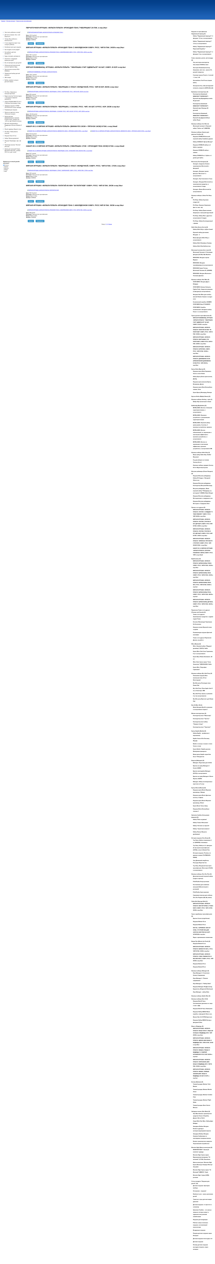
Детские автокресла (102, 1257)
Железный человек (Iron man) (201, 250)
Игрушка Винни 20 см (199, 963)
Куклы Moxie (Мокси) (198, 787)
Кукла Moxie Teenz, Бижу (200, 805)
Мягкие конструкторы (198, 713)
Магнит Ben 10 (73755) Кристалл (202, 1017)
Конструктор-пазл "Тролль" (201, 718)
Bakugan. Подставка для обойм (202, 762)
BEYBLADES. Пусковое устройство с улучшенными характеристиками (201, 417)
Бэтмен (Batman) (197, 1082)
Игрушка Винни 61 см (199, 943)
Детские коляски (21, 1257)
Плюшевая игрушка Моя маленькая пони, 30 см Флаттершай (200, 678)
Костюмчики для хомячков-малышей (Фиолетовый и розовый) (201, 887)
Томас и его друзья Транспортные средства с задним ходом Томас (203, 617)
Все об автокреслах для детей (13, 62)
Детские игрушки (198, 1241)
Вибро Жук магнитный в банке (202, 401)
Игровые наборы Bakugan (200, 970)
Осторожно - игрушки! (199, 1191)
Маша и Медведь (197, 1026)
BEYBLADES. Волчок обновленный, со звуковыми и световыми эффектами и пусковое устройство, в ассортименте (202, 434)
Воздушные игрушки (199, 1230)
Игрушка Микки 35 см (199, 924)
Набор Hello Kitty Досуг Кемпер (202, 243)
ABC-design (8, 77)
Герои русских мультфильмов (201, 315)
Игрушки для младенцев (200, 1219)
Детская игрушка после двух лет (202, 1238)
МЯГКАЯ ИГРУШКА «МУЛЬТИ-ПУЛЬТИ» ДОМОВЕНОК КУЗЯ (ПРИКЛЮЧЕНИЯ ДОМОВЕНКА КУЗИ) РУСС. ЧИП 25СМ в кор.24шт (202, 361)
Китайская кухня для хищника (13, 47)
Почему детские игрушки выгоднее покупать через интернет (200, 1247)
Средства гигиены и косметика (89, 1257)
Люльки (15, 1257)
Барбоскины (196, 558)
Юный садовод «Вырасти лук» (13, 129)
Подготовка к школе (120, 1257)
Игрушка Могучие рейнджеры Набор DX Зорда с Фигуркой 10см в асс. (202, 478)
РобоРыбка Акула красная (201, 892)
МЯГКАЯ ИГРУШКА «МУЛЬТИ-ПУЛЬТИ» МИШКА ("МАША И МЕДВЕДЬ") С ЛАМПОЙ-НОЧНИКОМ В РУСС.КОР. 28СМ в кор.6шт (202, 1052)
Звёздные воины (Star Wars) (200, 1111)
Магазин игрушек (77, 1257)
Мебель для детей (130, 1257)
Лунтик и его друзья (198, 507)
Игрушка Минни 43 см (199, 921)
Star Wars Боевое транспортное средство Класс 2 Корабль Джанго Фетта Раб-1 (202, 1116)
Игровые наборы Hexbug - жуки (201, 399)
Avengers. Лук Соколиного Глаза (202, 178)
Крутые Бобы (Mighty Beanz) (200, 396)
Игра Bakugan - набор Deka (201, 992)
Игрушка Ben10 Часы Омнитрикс (202, 1008)
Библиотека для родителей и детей (64, 1257)
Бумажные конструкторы (199, 91)
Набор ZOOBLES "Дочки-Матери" (203, 141)
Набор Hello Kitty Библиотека (202, 246)
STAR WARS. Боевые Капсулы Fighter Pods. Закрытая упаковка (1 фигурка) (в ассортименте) (202, 289)
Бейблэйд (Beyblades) (198, 405)
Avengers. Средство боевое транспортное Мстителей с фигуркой (201, 166)
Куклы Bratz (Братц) (198, 369)
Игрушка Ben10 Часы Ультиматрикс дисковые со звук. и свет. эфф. (203, 1003)
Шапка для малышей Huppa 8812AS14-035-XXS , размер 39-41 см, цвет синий (12, 150)
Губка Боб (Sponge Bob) (199, 901)
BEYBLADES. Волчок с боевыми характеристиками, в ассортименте (202, 410)
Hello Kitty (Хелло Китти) (199, 227)
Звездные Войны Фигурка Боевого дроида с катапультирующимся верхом (202, 1128)
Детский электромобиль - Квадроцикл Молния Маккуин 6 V (13, 125)
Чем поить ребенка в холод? (12, 32)
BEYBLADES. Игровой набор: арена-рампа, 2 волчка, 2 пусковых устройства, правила (202, 425)
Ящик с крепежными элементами (202, 937)
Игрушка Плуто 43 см (10, 135)
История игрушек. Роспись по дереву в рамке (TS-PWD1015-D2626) (202, 855)
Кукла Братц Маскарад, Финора (202, 392)
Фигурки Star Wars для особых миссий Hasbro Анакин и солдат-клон (202, 297)
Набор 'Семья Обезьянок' (200, 822)
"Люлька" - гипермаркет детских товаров (36, 1254)
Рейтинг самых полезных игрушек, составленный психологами (200, 1225)
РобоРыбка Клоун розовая (201, 881)
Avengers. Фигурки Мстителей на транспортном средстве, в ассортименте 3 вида (203, 184)
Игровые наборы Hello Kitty (200, 452)
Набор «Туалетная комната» (201, 828)
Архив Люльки (143, 1257)
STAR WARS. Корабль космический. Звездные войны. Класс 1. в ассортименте (202, 309)
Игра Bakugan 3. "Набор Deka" (202, 983)
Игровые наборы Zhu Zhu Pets (201, 874)
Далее (110, 224)
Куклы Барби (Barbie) (198, 731)
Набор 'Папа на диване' (200, 819)
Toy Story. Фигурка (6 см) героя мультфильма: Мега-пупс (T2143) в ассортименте (203, 868)
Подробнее (40, 43)
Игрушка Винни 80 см (199, 967)
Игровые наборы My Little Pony (201, 673)
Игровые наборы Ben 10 (199, 999)
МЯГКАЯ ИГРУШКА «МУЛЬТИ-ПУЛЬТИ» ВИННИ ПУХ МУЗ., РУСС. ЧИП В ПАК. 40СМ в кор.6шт (203, 949)
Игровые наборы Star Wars (200, 279)
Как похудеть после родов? (12, 49)
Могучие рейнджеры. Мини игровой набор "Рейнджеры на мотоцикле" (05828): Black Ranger (203, 491)
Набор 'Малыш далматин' (12, 138)
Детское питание (111, 1257)
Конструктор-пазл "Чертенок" (202, 727)
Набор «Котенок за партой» (201, 825)
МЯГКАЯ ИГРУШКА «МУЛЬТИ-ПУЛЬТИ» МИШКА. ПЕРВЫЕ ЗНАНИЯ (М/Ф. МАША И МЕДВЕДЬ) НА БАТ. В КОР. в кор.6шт (201, 1074)
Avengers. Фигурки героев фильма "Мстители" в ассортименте (201, 173)
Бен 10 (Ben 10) (196, 705)
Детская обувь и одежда (31, 1257)
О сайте (11, 1257)
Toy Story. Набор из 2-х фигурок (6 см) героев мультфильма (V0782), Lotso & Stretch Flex (202, 848)
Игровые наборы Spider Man (200, 996)
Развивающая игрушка (11, 109)
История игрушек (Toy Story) (200, 838)
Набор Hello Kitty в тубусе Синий (203, 229)
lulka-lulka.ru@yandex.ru (68, 1254)
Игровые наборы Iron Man (200, 123)
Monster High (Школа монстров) (201, 1147)
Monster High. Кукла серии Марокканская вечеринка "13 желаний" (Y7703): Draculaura (201, 1157)
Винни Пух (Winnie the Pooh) (200, 941)
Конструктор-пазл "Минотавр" (202, 715)
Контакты (137, 1257)
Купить (31, 43)
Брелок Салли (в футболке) (201, 918)
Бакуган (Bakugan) (197, 760)
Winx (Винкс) (196, 644)
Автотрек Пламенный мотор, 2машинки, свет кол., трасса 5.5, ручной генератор (202, 70)
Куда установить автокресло (12, 56)
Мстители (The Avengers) (199, 161)
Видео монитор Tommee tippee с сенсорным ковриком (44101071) (13, 97)
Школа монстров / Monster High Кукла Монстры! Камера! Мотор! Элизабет (202, 1164)
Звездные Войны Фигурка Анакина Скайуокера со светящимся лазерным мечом (202, 1136)
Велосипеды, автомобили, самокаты (46, 1257)
